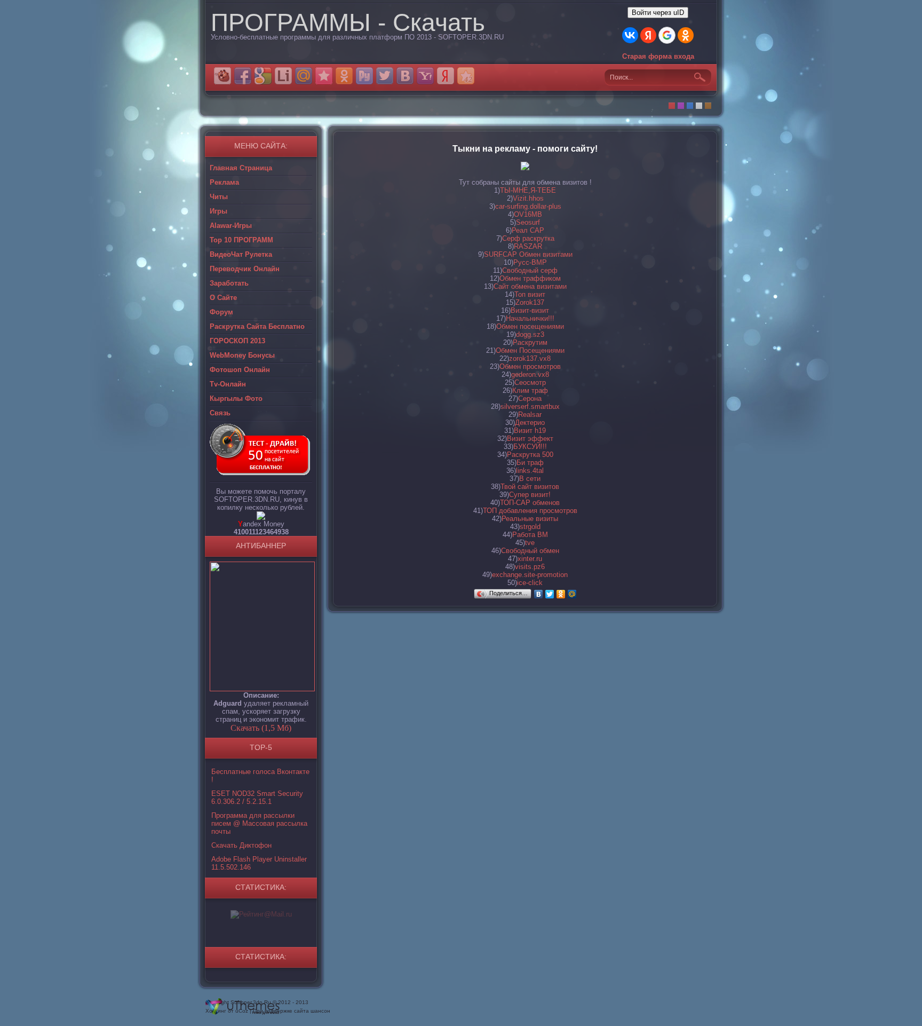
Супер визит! (530, 495)
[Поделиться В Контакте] (405, 75)
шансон (320, 1011)
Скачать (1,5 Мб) (260, 727)
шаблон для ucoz (242, 1006)
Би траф (530, 463)
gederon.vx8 (530, 374)
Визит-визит (530, 310)
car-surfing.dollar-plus (528, 206)
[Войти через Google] (666, 35)
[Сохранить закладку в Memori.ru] (323, 75)
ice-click (530, 583)
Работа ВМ (530, 535)
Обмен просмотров (530, 366)
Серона (530, 398)
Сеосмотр (530, 382)
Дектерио (530, 423)
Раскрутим (530, 342)
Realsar (530, 415)
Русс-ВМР (530, 262)
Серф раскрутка (528, 238)
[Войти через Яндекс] (648, 35)
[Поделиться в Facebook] (242, 75)
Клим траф (530, 390)
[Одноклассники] (561, 594)
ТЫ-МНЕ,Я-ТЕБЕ (528, 190)
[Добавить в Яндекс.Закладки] (445, 75)
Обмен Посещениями (530, 350)
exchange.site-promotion (530, 575)
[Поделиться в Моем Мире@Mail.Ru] (303, 75)
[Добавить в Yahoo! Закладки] (425, 75)
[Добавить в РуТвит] (364, 75)
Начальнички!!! (530, 318)
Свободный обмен (530, 551)
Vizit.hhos (528, 198)
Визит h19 (530, 431)
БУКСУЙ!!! (530, 447)
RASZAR (528, 246)
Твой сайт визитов (529, 487)
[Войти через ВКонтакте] (630, 35)
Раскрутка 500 (530, 455)
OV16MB (528, 214)
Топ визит (529, 294)
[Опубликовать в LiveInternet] (283, 75)
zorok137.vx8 (530, 358)
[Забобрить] (222, 75)
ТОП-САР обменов (530, 503)
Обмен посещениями (530, 326)
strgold (530, 527)
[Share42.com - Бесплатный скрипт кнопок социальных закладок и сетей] (465, 75)
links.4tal (530, 471)
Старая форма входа (658, 56)
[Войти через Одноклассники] (686, 35)
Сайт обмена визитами (530, 286)
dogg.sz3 (530, 334)
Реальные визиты (530, 519)
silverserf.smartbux (530, 406)
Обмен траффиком (530, 278)
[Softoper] (261, 518)
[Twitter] (549, 594)
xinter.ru (530, 559)
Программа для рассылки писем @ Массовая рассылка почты (259, 823)
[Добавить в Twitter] (384, 75)
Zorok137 (529, 302)
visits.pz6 (530, 567)
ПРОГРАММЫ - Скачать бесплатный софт (348, 33)
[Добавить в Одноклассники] (344, 75)
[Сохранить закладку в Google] (263, 75)
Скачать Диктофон (241, 845)
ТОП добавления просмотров (530, 511)
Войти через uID (658, 13)
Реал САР (528, 230)
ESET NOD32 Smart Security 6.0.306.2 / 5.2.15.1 (257, 798)
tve (530, 543)
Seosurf (528, 222)
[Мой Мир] (572, 594)
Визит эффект (530, 439)
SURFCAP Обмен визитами (528, 254)
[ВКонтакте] (538, 594)
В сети (530, 479)
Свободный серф (530, 270)
